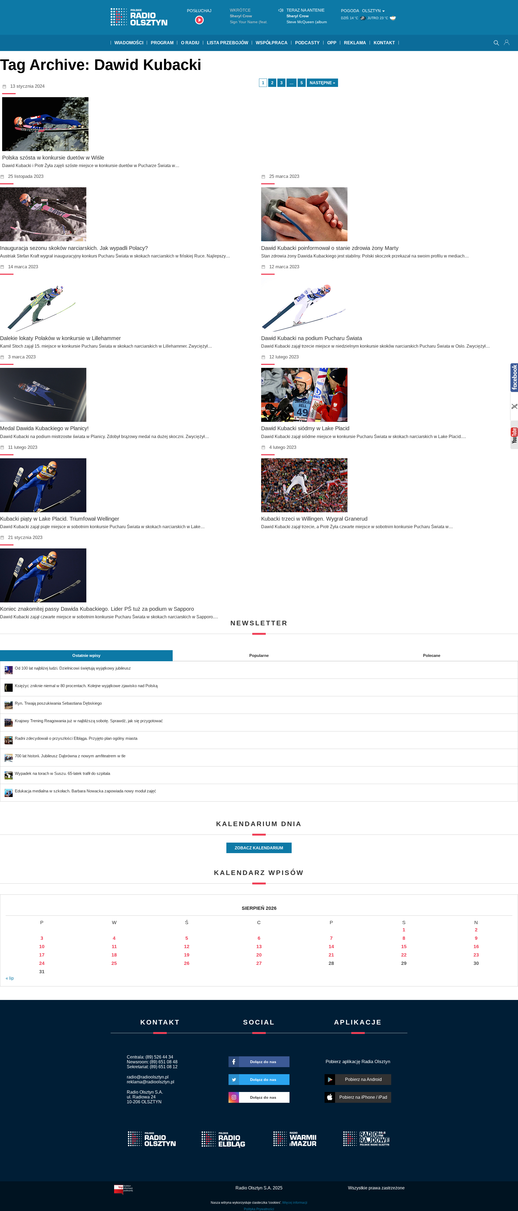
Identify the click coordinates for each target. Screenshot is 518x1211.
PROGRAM (162, 42)
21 (331, 955)
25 (114, 963)
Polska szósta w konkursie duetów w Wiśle (53, 158)
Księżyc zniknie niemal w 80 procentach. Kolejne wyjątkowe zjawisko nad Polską (86, 685)
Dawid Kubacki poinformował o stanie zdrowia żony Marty (329, 248)
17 (42, 955)
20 (259, 955)
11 (114, 946)
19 (186, 955)
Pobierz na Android (363, 1079)
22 (404, 955)
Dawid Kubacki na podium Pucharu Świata (311, 338)
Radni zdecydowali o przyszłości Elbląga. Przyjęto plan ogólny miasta (76, 738)
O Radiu (190, 42)
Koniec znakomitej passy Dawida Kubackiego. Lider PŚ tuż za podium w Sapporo (97, 609)
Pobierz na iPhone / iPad (363, 1097)
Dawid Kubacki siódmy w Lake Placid (305, 428)
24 (42, 963)
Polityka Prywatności (259, 1209)
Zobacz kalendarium (259, 848)
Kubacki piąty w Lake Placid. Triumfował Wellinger (59, 519)
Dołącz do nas (263, 1062)
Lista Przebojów (227, 42)
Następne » (322, 82)
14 (331, 946)
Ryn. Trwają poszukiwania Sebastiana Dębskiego (58, 703)
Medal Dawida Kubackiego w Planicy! (44, 428)
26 (186, 963)
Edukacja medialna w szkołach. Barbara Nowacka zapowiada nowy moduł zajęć (85, 791)
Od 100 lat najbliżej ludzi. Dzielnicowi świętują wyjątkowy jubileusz (73, 668)
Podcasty (307, 42)
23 (476, 955)
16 (476, 946)
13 (259, 946)
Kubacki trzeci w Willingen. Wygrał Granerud (314, 519)
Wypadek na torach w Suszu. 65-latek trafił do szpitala (62, 773)
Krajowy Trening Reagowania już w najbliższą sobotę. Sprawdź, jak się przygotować (89, 720)
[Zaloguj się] (507, 43)
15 (404, 946)
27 (259, 963)
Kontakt (384, 42)
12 (186, 946)
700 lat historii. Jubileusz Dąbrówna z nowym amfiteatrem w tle (70, 756)
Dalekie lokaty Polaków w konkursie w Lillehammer (60, 338)
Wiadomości (128, 42)
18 (114, 955)
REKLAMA (355, 42)
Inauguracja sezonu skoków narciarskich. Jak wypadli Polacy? (74, 248)
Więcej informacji (294, 1203)
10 (42, 946)
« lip (10, 978)
